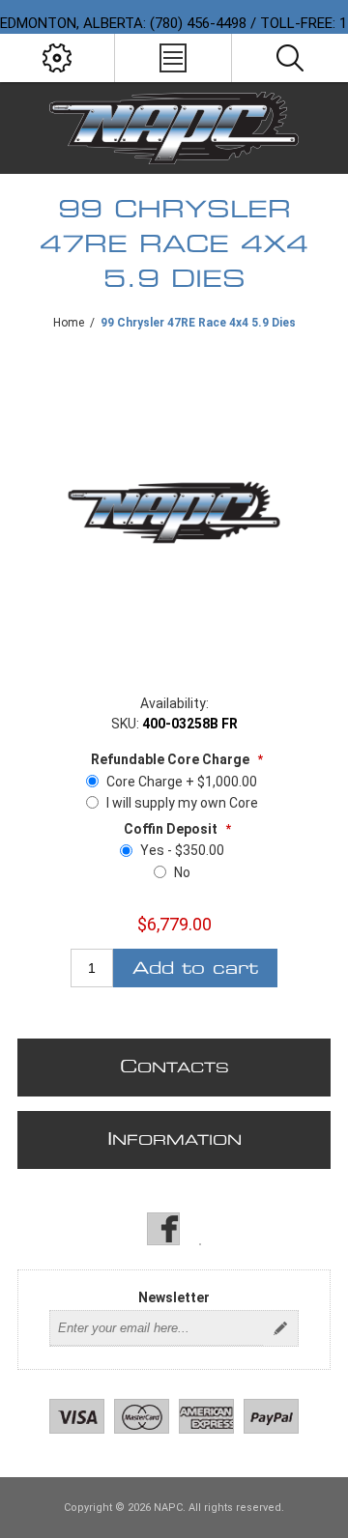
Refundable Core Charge (171, 759)
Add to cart (195, 968)
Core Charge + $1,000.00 (181, 781)
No (182, 872)
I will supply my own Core (182, 803)
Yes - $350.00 (182, 850)
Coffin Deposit (172, 829)
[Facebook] (163, 1228)
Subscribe (280, 1328)
